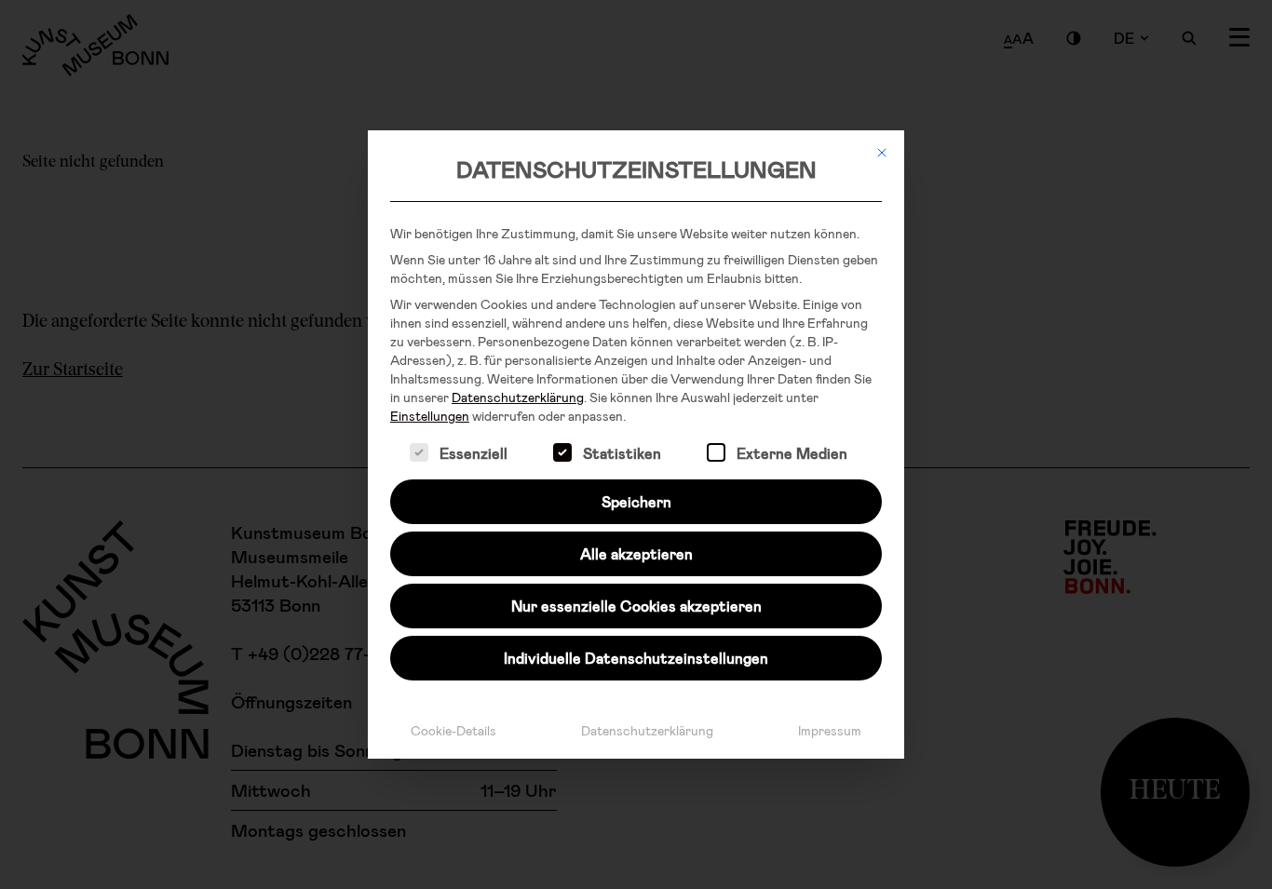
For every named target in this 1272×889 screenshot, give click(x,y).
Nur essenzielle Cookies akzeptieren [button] (636, 605)
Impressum (829, 730)
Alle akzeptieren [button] (636, 553)
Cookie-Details (453, 730)
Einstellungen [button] (429, 416)
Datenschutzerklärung (518, 397)
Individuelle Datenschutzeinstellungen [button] (636, 658)
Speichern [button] (636, 501)
